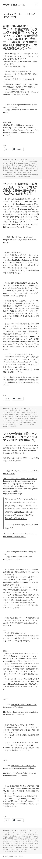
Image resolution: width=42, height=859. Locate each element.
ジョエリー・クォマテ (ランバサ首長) (16, 844)
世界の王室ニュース (14, 4)
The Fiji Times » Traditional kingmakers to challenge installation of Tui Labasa (20, 239)
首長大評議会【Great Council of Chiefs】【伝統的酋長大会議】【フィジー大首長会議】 (20, 175)
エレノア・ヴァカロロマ (22, 836)
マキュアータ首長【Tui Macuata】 (22, 422)
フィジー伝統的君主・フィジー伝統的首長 (18, 420)
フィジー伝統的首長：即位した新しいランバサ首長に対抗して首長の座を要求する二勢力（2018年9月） (20, 188)
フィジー (16, 165)
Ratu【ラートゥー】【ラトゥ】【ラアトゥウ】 (20, 832)
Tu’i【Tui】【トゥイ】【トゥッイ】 (19, 833)
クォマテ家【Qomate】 (28, 838)
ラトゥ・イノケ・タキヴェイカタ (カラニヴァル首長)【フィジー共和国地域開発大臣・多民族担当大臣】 (20, 168)
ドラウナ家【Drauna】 (28, 418)
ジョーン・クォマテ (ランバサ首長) (24, 416)
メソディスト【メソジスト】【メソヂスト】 (23, 849)
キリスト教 (17, 838)
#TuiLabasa (19, 512)
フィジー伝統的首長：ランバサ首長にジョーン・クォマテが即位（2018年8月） (20, 437)
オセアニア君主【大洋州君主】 (28, 161)
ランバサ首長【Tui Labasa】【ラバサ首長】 (20, 850)
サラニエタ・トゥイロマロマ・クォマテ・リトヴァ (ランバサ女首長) (20, 840)
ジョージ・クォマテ (13, 842)
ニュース (19, 159)
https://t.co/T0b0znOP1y (16, 518)
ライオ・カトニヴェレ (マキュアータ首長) (20, 423)
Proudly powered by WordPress (13, 856)
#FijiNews (29, 515)
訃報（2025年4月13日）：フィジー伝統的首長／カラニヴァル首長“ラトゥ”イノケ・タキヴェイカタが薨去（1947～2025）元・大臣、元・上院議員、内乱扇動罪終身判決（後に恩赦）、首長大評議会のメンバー (21, 37)
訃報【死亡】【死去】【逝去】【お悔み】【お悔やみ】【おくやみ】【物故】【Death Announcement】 (20, 172)
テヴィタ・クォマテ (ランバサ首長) (20, 417)
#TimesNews (19, 515)
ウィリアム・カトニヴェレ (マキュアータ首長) (19, 413)
